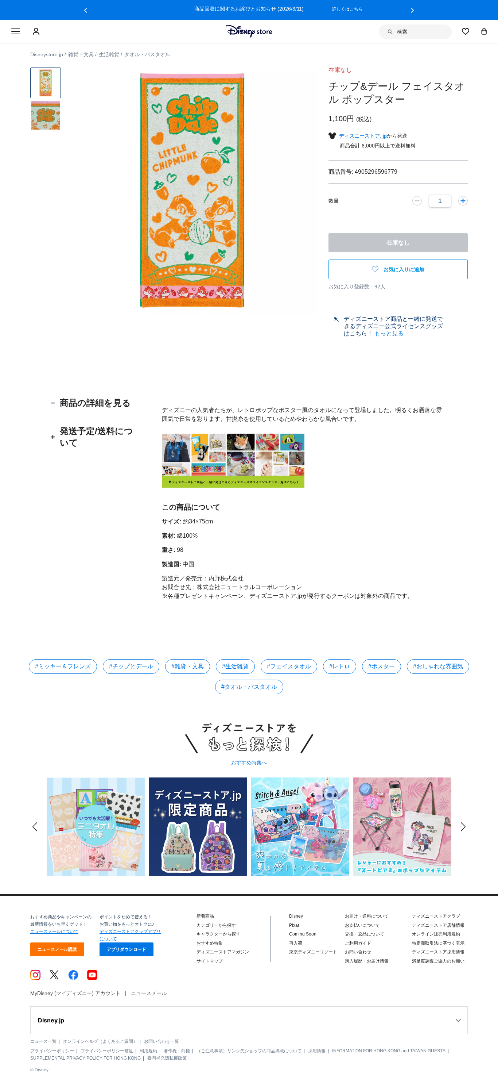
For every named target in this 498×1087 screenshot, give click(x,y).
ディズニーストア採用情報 (438, 952)
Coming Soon (302, 934)
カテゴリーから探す (216, 925)
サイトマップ (210, 961)
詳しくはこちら (347, 9)
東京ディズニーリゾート (313, 952)
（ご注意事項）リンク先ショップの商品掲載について (249, 1050)
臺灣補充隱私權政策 (167, 1058)
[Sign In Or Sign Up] (37, 31)
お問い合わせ (358, 952)
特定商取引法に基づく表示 (438, 943)
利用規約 (148, 1050)
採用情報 (317, 1050)
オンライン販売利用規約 (436, 934)
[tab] (95, 403)
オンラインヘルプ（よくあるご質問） (100, 1041)
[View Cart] (484, 31)
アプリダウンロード (126, 949)
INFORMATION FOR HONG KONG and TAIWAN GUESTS (389, 1050)
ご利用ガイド (358, 943)
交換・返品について (364, 934)
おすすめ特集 (210, 943)
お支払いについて (362, 925)
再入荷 (295, 943)
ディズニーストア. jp (363, 136)
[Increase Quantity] (463, 201)
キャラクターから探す (218, 934)
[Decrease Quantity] (417, 201)
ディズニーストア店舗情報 (438, 925)
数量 (333, 201)
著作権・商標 (177, 1050)
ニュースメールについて (54, 931)
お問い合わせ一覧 (161, 1041)
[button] (85, 10)
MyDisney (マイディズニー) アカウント (75, 993)
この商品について (191, 507)
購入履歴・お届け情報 (367, 961)
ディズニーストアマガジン (223, 952)
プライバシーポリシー (52, 1050)
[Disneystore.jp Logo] (249, 31)
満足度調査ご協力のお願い (438, 961)
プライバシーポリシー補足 (107, 1050)
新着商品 (205, 916)
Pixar (294, 925)
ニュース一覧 (43, 1041)
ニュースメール (149, 993)
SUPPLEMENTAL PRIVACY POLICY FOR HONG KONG (85, 1058)
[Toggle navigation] (15, 31)
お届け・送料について (367, 916)
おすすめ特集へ (249, 762)
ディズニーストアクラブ (436, 916)
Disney (296, 916)
